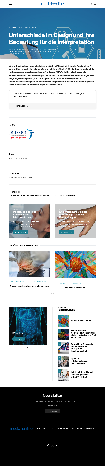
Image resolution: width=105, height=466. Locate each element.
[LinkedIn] (56, 445)
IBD (55, 196)
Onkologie (46, 51)
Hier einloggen (21, 106)
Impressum (63, 428)
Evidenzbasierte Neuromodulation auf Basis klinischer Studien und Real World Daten (83, 334)
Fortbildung (18, 224)
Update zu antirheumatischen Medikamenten (79, 361)
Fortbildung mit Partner (65, 49)
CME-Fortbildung (46, 49)
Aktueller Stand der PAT (75, 287)
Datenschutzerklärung (83, 428)
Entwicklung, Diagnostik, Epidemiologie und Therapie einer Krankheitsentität (82, 347)
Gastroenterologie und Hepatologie (25, 51)
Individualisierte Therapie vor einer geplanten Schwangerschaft (82, 374)
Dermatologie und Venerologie (75, 222)
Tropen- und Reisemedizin (78, 226)
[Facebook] (48, 445)
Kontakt (41, 428)
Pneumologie (18, 226)
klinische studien (68, 196)
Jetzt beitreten (20, 96)
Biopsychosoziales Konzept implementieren (29, 286)
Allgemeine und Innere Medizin (25, 49)
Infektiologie (31, 224)
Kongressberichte (80, 224)
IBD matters (17, 333)
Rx (10, 49)
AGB (51, 428)
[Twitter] (52, 445)
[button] (95, 4)
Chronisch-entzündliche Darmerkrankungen (30, 196)
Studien (55, 51)
